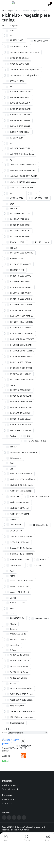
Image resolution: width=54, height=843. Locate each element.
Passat (13, 519)
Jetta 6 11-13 (16, 565)
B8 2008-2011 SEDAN (20, 120)
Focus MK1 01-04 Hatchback (24, 452)
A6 (11, 160)
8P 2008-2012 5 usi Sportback (25, 75)
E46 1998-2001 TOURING (21, 333)
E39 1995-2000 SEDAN (20, 390)
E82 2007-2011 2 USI (20, 225)
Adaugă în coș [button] (23, 756)
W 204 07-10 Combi (19, 660)
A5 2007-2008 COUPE (20, 148)
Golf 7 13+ (14, 496)
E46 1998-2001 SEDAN (20, 362)
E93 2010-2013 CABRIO (21, 299)
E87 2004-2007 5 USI (20, 230)
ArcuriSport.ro (8, 799)
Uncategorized (17, 723)
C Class (13, 650)
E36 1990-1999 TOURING (21, 304)
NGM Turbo (7, 803)
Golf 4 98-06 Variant (19, 502)
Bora (12, 463)
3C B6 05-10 (16, 530)
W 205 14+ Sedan (18, 678)
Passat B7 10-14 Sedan (21, 548)
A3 (11, 35)
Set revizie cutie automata (22, 711)
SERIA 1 (13, 208)
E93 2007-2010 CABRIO (21, 287)
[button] (49, 4)
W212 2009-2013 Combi (21, 694)
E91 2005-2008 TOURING (22, 379)
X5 (28, 436)
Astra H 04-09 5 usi (19, 592)
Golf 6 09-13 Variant (19, 514)
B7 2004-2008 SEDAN (20, 109)
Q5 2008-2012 (41, 198)
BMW (12, 204)
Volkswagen (15, 458)
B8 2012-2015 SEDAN (20, 132)
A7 (11, 193)
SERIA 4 (13, 446)
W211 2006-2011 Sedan (21, 688)
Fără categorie (17, 705)
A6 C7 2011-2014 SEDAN (21, 187)
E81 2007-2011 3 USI (20, 219)
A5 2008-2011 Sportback (22, 154)
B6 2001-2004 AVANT (20, 97)
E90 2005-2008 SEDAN (21, 368)
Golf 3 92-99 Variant (39, 496)
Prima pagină (7, 11)
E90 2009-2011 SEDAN (20, 374)
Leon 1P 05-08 (42, 618)
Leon (12, 613)
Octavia (13, 629)
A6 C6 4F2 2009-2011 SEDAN (24, 182)
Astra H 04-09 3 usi (19, 586)
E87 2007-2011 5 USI (20, 236)
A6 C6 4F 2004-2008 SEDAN (23, 164)
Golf (11, 468)
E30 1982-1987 (17, 258)
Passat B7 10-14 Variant (21, 553)
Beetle (43, 559)
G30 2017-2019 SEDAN (20, 430)
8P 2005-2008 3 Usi (19, 58)
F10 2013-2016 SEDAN (20, 424)
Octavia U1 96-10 (18, 633)
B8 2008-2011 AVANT (20, 114)
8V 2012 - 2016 (17, 81)
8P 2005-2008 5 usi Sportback (25, 52)
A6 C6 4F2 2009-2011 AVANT (24, 176)
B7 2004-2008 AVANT (20, 103)
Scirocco (37, 565)
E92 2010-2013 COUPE (20, 276)
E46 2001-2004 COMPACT (22, 339)
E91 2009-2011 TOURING (21, 252)
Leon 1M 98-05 (17, 618)
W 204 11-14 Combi (19, 672)
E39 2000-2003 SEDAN (21, 396)
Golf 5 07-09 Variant (19, 508)
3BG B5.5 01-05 (40, 525)
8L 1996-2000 (16, 40)
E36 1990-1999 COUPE (20, 293)
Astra (12, 576)
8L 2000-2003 (41, 40)
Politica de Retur (10, 785)
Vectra (13, 598)
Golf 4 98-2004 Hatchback (22, 479)
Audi (12, 30)
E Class (13, 683)
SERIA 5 (13, 385)
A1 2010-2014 (16, 137)
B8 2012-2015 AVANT (20, 126)
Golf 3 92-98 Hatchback (21, 473)
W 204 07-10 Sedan (19, 655)
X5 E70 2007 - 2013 (37, 441)
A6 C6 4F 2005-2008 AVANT (23, 170)
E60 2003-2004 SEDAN (21, 401)
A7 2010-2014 (16, 198)
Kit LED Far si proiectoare (22, 717)
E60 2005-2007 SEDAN (21, 407)
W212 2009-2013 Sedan (21, 700)
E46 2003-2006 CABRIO (21, 356)
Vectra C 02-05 (17, 602)
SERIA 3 (13, 248)
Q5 (35, 193)
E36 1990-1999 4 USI (20, 281)
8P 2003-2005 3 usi (19, 64)
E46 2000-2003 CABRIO (21, 316)
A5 (11, 143)
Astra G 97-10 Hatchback (22, 580)
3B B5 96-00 (16, 524)
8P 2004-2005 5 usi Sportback (25, 69)
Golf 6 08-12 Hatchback (21, 491)
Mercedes (14, 645)
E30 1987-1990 (17, 270)
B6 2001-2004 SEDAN (20, 91)
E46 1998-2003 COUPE (20, 327)
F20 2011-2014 (17, 242)
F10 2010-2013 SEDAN (20, 419)
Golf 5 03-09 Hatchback (21, 485)
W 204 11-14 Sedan (19, 666)
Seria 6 (13, 436)
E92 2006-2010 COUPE (20, 264)
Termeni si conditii (10, 789)
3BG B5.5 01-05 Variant (21, 536)
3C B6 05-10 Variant (19, 542)
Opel (12, 571)
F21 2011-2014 (42, 242)
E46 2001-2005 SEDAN (21, 345)
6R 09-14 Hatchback (20, 559)
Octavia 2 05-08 (18, 639)
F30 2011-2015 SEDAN (20, 310)
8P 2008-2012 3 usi (19, 46)
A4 (11, 87)
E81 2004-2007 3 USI (20, 213)
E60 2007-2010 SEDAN (20, 413)
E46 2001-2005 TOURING (22, 350)
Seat (12, 608)
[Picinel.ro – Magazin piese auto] (27, 4)
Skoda (13, 624)
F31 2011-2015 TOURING (21, 322)
